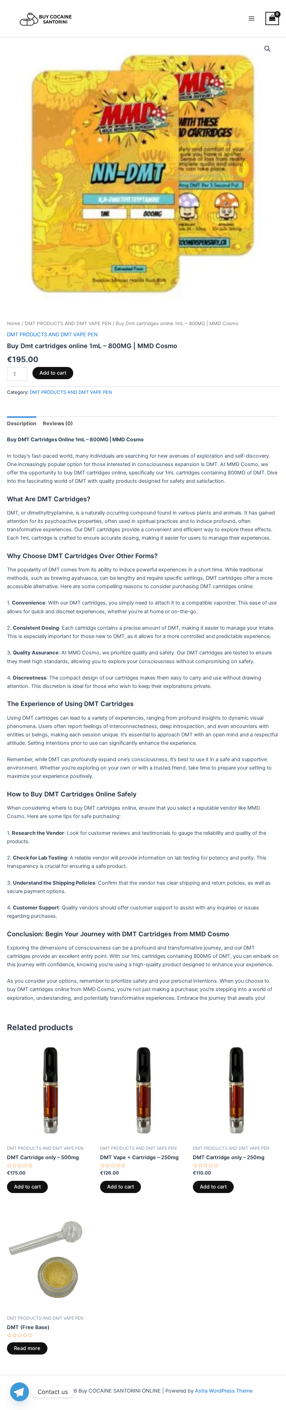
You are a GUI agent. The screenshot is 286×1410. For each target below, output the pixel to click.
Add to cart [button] (27, 1187)
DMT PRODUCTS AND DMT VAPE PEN (68, 323)
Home (13, 323)
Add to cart (52, 373)
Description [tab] (21, 423)
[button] (267, 49)
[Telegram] (19, 1391)
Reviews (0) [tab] (58, 423)
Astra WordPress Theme (224, 1391)
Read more (27, 1348)
